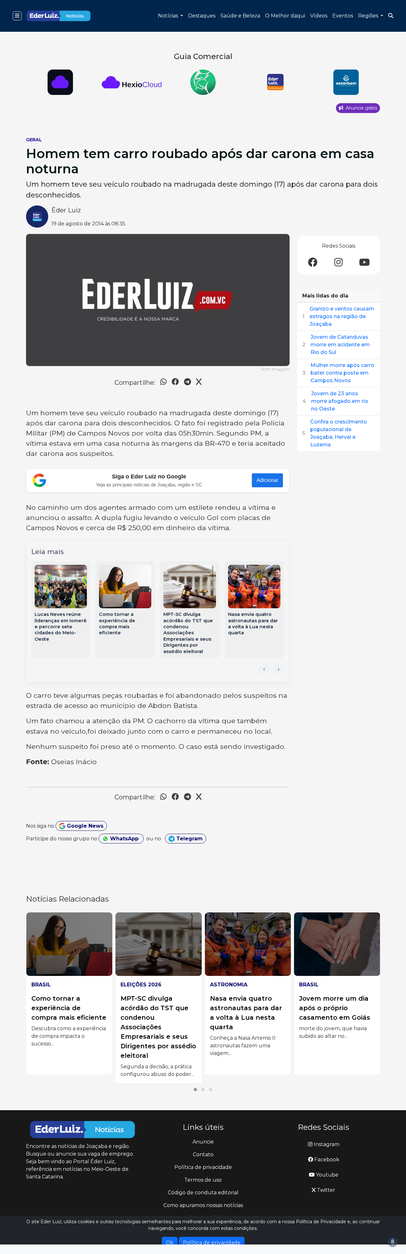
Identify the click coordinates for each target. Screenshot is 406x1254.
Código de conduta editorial (203, 1193)
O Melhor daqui (285, 16)
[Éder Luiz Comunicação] (274, 82)
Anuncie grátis (360, 108)
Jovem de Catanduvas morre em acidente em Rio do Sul (340, 344)
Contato (203, 1154)
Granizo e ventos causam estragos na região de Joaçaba (342, 316)
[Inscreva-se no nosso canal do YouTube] (364, 262)
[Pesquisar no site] (391, 16)
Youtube (326, 1175)
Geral (34, 140)
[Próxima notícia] (278, 669)
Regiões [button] (368, 16)
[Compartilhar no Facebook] (175, 383)
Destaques (201, 16)
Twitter (325, 1190)
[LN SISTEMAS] (132, 82)
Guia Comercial (203, 56)
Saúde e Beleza (240, 16)
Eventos (342, 16)
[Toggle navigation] (17, 15)
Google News (84, 826)
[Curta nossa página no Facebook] (313, 262)
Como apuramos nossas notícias (203, 1205)
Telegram (189, 839)
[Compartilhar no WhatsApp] (163, 383)
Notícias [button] (168, 16)
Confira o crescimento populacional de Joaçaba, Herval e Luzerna (338, 433)
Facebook (326, 1160)
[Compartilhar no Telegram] (187, 383)
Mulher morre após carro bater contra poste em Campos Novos (342, 373)
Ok (170, 1243)
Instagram (325, 1144)
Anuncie (203, 1142)
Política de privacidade (203, 1167)
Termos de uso (203, 1180)
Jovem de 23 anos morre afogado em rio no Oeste (339, 401)
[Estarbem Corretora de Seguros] (346, 82)
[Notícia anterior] (264, 669)
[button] (195, 1089)
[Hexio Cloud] (60, 82)
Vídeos (318, 16)
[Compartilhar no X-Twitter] (198, 383)
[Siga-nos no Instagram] (338, 262)
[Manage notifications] (393, 1242)
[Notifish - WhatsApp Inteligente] (203, 82)
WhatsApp (124, 839)
